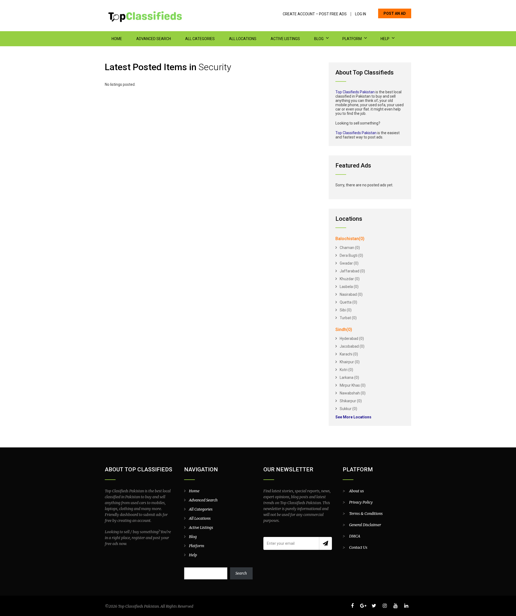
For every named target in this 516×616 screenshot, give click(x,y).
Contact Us (358, 547)
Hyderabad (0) (352, 338)
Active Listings (285, 39)
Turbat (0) (348, 318)
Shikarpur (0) (351, 401)
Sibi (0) (346, 310)
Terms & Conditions (366, 513)
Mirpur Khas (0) (353, 385)
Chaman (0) (350, 247)
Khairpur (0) (350, 362)
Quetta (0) (348, 302)
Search (241, 573)
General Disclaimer (365, 524)
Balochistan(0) (349, 238)
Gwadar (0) (349, 263)
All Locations (242, 39)
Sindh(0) (343, 329)
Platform (352, 39)
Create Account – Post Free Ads (315, 14)
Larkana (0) (349, 377)
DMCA (354, 536)
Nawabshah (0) (353, 393)
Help (385, 39)
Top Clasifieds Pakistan (355, 92)
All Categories (200, 39)
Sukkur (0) (348, 409)
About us (356, 491)
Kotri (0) (346, 370)
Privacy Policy (361, 502)
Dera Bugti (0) (351, 255)
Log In (360, 14)
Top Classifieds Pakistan (356, 133)
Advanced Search (153, 39)
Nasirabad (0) (351, 294)
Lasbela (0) (349, 286)
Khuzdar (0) (350, 279)
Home (117, 39)
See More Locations (353, 417)
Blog (319, 39)
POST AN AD (395, 13)
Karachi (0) (349, 354)
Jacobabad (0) (352, 346)
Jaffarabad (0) (352, 271)
